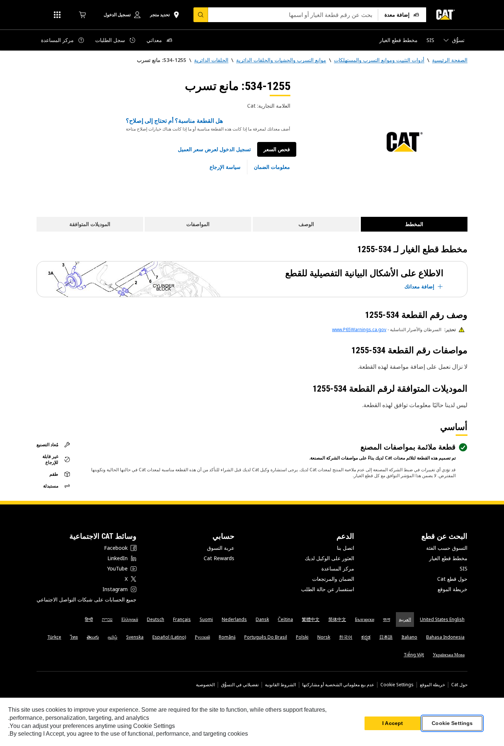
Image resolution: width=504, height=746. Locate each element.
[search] (200, 14)
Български (364, 619)
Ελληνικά (129, 619)
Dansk (262, 619)
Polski (302, 637)
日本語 (386, 637)
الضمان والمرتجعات (333, 578)
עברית (107, 619)
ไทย (74, 637)
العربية (405, 619)
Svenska (135, 637)
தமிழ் (112, 637)
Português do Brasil (265, 637)
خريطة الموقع (452, 589)
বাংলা (386, 619)
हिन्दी (89, 619)
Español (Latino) (169, 637)
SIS (463, 568)
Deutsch (155, 619)
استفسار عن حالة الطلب (327, 589)
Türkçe (54, 637)
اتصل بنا (345, 547)
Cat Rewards (219, 558)
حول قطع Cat (452, 578)
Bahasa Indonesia (445, 637)
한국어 (345, 637)
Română (227, 637)
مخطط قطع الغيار (448, 558)
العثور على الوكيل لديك (329, 558)
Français (182, 619)
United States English (442, 619)
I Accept (392, 723)
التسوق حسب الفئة (446, 547)
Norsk (323, 637)
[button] (214, 149)
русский (202, 637)
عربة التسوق (220, 547)
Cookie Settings (397, 685)
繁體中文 (311, 619)
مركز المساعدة (337, 568)
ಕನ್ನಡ (365, 637)
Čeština (285, 619)
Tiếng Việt (414, 655)
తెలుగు (93, 637)
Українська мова (449, 655)
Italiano (409, 637)
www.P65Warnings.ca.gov (359, 329)
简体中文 (337, 619)
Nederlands (234, 619)
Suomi (206, 619)
